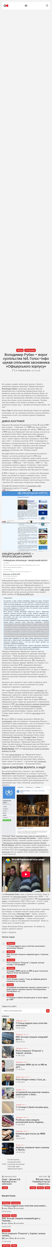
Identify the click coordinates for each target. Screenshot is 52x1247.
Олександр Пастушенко (11, 737)
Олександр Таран (29, 737)
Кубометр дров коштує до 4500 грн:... (30, 1134)
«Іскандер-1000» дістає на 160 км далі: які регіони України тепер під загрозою (27, 972)
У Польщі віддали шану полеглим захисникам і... (24, 1205)
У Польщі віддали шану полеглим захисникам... (31, 1024)
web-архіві (44, 589)
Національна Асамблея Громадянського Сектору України (24, 843)
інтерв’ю (26, 477)
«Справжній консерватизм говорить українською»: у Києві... (32, 1093)
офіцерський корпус (15, 1168)
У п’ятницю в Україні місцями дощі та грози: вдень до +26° (27, 998)
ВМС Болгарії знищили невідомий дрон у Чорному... (21, 1219)
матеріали (5, 450)
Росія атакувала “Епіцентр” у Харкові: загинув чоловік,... (23, 1234)
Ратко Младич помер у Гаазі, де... (31, 1079)
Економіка (19, 1131)
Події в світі (20, 1077)
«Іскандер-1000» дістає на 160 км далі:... (31, 1065)
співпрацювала (36, 706)
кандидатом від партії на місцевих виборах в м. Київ (25, 749)
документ (40, 690)
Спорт (5, 1188)
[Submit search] (48, 1011)
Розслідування (30, 350)
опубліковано (7, 721)
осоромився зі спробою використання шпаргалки (25, 850)
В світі (18, 1145)
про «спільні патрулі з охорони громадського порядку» (26, 705)
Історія (33, 1188)
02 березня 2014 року (25, 594)
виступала (36, 713)
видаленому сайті (34, 486)
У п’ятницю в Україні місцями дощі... (32, 1107)
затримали (42, 761)
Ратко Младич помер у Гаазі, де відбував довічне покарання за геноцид (27, 980)
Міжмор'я (19, 1020)
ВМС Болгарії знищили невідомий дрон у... (32, 1038)
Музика (40, 1188)
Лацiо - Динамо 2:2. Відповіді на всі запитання (11, 1181)
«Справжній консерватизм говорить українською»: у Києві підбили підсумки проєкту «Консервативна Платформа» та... (28, 989)
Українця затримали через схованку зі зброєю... (32, 1148)
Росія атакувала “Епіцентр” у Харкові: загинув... (29, 1052)
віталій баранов (13, 1159)
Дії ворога (19, 1048)
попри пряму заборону (35, 775)
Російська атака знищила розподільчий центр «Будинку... (30, 1121)
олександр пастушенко (16, 1164)
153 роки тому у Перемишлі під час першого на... (41, 1181)
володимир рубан (14, 1162)
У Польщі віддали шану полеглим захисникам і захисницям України (26, 947)
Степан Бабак (24, 370)
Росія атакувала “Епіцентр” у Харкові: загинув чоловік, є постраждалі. (25, 963)
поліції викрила (15, 754)
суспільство (16, 1203)
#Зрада (20, 350)
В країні (18, 1090)
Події (47, 1188)
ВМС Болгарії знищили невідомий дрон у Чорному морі (27, 955)
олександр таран (13, 1166)
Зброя (14, 1245)
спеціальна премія (20, 896)
